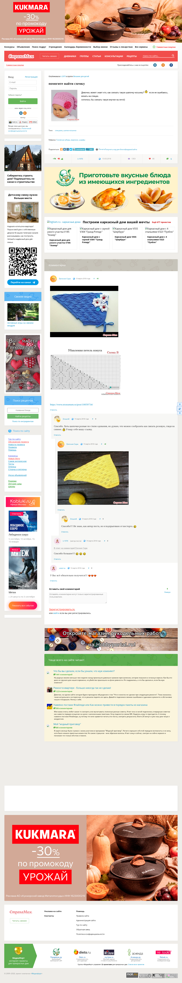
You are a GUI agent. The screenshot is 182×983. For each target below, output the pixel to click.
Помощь (12, 450)
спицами (59, 130)
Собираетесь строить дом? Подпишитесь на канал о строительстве (21, 178)
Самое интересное (17, 461)
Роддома (12, 481)
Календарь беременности (77, 46)
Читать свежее (49, 56)
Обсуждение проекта (18, 441)
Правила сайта (82, 916)
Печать (102, 149)
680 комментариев (64, 727)
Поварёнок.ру (56, 957)
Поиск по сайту (21, 430)
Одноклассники (25, 113)
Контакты (49, 916)
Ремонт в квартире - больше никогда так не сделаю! (82, 687)
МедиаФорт (18, 958)
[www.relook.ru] (163, 955)
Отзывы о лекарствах (121, 46)
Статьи (96, 56)
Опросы (12, 466)
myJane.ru (109, 957)
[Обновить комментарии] (179, 408)
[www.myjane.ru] (109, 955)
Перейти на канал (21, 282)
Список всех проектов (136, 964)
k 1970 (63, 76)
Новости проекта (16, 444)
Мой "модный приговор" (67, 724)
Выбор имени (100, 46)
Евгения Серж (65, 278)
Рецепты (132, 56)
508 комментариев (64, 708)
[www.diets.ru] (82, 955)
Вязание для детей (81, 76)
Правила (12, 447)
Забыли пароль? (15, 95)
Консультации (114, 56)
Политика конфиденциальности (90, 934)
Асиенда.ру (136, 957)
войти (56, 613)
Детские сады (15, 483)
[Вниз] (179, 413)
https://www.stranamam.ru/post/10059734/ (71, 404)
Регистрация (31, 76)
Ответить (53, 410)
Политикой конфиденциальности (19, 129)
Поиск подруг (39, 46)
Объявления (23, 46)
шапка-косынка (69, 130)
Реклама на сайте (53, 911)
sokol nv (62, 568)
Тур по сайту (14, 439)
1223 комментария (64, 691)
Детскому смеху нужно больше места (23, 196)
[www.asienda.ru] (136, 955)
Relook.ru (164, 957)
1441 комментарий (64, 674)
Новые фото (14, 458)
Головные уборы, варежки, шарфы (70, 140)
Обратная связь (83, 929)
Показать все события (23, 605)
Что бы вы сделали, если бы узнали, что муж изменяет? (84, 671)
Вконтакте (21, 113)
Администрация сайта (86, 920)
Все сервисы (141, 46)
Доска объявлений (17, 475)
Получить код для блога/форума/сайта (121, 149)
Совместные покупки (166, 47)
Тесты (11, 464)
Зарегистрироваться (62, 609)
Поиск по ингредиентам (23, 421)
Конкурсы (9, 46)
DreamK (66, 419)
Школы (11, 486)
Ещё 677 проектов (161, 222)
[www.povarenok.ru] (56, 955)
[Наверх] (179, 404)
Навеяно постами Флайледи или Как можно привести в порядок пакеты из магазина (100, 704)
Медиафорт (37, 973)
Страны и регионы (17, 469)
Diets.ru (82, 957)
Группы (84, 56)
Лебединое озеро (18, 534)
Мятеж (12, 592)
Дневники (70, 56)
